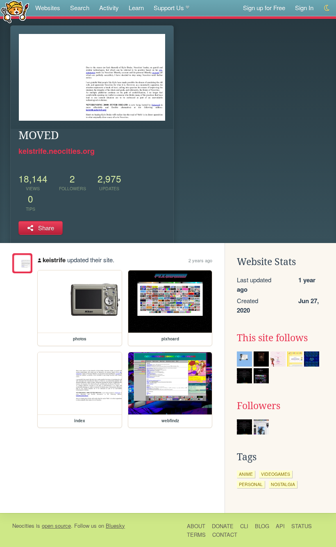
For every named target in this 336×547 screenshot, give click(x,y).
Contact (224, 534)
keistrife (54, 259)
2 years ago (200, 260)
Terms (196, 534)
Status (301, 526)
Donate (223, 526)
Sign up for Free (264, 7)
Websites (47, 7)
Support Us (169, 7)
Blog (262, 526)
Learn (136, 7)
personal (251, 484)
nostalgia (283, 484)
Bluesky (115, 525)
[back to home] (15, 11)
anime (246, 474)
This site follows (272, 338)
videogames (275, 474)
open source (56, 525)
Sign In (304, 7)
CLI (244, 526)
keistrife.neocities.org (56, 151)
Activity (109, 7)
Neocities (23, 525)
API (280, 526)
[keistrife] (22, 263)
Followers (258, 406)
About (196, 526)
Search (79, 7)
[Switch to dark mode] (327, 8)
